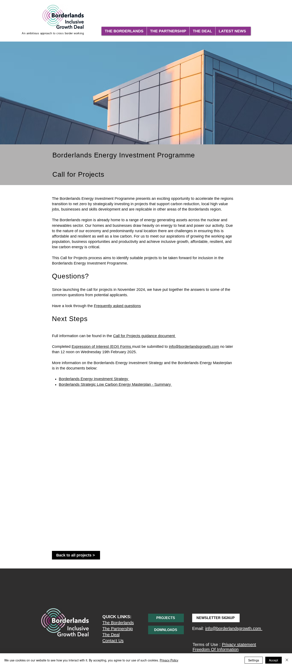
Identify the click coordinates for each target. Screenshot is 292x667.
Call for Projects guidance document (144, 336)
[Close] (286, 660)
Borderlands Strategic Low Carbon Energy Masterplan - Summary (115, 384)
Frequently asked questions (117, 306)
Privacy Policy (169, 660)
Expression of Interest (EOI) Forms (102, 346)
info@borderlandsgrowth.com (194, 346)
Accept (273, 660)
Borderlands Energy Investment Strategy (94, 379)
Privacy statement (239, 644)
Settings (253, 660)
